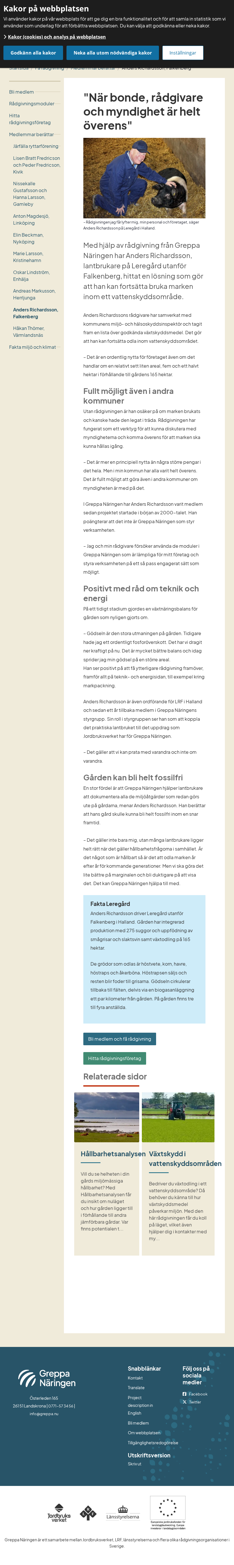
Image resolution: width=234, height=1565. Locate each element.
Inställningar (183, 53)
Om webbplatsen (144, 1432)
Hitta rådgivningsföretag (114, 1058)
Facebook (198, 1394)
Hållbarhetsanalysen (113, 1153)
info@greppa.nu (44, 1413)
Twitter (195, 1402)
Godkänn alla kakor (33, 53)
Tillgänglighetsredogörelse (144, 1442)
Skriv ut (134, 1463)
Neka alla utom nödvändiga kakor (113, 53)
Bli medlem (138, 1422)
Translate (144, 1387)
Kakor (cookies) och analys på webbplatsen (57, 37)
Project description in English (140, 1405)
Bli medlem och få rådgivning (119, 1039)
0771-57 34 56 (60, 1406)
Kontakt (135, 1377)
